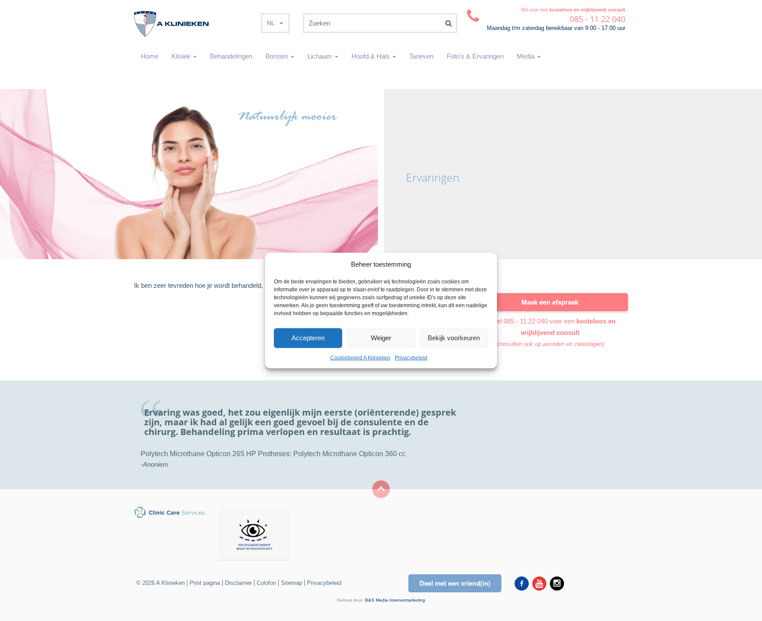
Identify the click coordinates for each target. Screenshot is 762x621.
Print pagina (205, 583)
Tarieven (421, 56)
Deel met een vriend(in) (454, 583)
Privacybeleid (411, 358)
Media (526, 56)
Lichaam (320, 56)
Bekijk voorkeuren (454, 338)
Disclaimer (238, 583)
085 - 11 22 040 (526, 321)
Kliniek (182, 56)
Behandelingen (231, 56)
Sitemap (291, 583)
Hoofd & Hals (371, 56)
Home (149, 56)
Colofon (266, 583)
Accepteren (308, 338)
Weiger (381, 338)
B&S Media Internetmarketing (395, 600)
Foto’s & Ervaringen (475, 56)
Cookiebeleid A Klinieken (360, 358)
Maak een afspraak (550, 302)
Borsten (277, 56)
